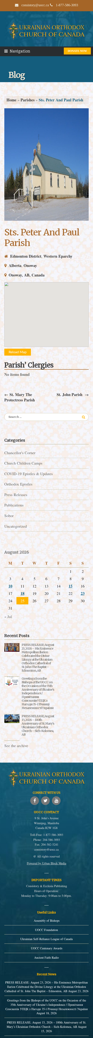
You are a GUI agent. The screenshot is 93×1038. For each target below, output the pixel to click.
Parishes (28, 100)
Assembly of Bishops (46, 920)
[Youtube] (56, 800)
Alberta (15, 265)
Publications (14, 505)
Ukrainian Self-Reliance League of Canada (46, 939)
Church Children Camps (23, 463)
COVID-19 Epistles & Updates (28, 473)
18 (22, 593)
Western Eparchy (57, 256)
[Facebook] (34, 800)
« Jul (8, 616)
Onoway (30, 265)
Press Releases (15, 494)
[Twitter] (45, 800)
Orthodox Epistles (18, 484)
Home (11, 100)
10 (10, 586)
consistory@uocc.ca (46, 849)
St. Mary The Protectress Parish (19, 397)
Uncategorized (15, 526)
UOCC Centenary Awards (46, 948)
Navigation (20, 51)
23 (83, 593)
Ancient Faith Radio (46, 957)
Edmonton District (25, 256)
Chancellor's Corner (19, 452)
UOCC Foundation (46, 930)
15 (70, 586)
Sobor (9, 515)
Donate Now (77, 51)
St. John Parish (73, 394)
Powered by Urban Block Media (46, 863)
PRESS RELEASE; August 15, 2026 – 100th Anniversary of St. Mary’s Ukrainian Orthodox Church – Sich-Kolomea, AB (38, 725)
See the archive (16, 745)
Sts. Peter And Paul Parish (41, 237)
